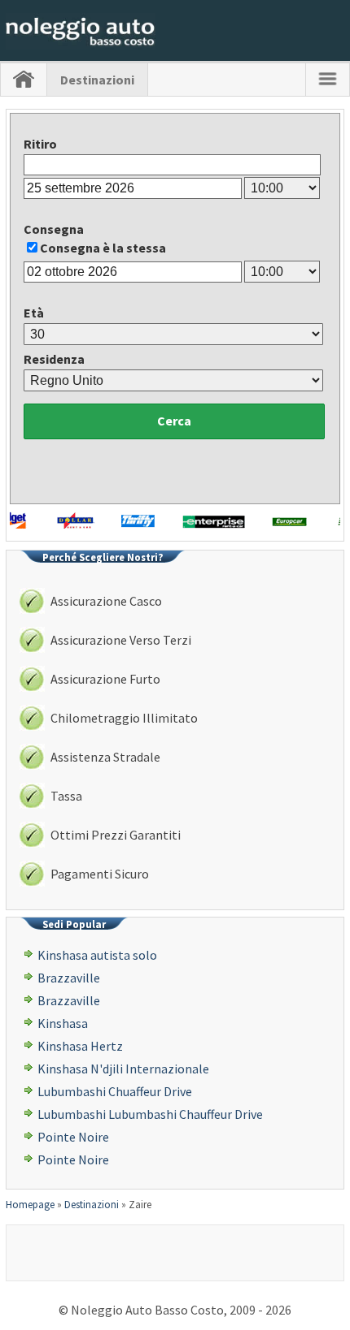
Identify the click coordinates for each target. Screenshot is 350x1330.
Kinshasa (62, 1023)
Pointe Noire (73, 1137)
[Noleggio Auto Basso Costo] (80, 45)
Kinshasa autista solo (97, 955)
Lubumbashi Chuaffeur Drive (114, 1091)
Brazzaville (68, 977)
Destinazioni (97, 79)
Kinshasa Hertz (80, 1046)
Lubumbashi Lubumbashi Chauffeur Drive (150, 1114)
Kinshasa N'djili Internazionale (123, 1068)
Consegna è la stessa (103, 248)
